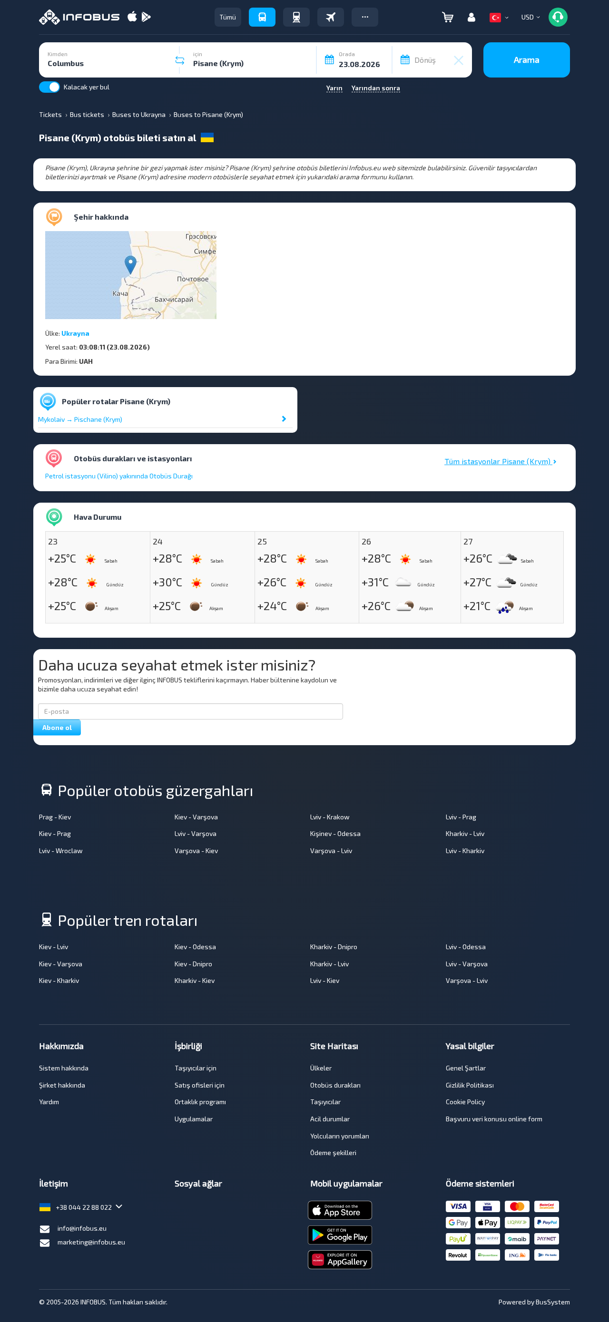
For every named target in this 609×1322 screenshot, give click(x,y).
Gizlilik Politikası (470, 1085)
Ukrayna (75, 333)
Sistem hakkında (63, 1068)
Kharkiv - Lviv (465, 833)
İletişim (53, 1183)
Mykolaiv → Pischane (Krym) (80, 419)
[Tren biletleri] (296, 17)
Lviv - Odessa (466, 947)
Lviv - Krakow (330, 817)
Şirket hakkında (62, 1085)
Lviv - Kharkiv (465, 850)
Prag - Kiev (55, 817)
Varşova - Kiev (196, 850)
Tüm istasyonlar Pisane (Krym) (498, 461)
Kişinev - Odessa (335, 833)
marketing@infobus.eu (91, 1242)
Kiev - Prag (55, 833)
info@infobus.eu (82, 1228)
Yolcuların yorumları (339, 1136)
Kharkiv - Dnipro (333, 947)
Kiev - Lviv (53, 947)
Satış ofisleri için (200, 1085)
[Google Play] (146, 17)
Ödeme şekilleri (333, 1152)
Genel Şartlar (466, 1068)
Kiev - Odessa (195, 947)
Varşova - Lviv (331, 850)
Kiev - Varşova (196, 817)
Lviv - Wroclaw (61, 850)
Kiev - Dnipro (193, 964)
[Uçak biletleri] (330, 17)
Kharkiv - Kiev (195, 980)
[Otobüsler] (262, 17)
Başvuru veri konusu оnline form (494, 1119)
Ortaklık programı (200, 1102)
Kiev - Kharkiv (59, 980)
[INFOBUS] (79, 17)
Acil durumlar (330, 1119)
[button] (365, 17)
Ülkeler (321, 1068)
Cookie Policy (465, 1102)
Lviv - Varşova (195, 833)
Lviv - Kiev (324, 980)
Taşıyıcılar (325, 1102)
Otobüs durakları (335, 1085)
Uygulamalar (194, 1119)
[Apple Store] (132, 17)
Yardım (49, 1102)
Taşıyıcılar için (195, 1068)
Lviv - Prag (461, 817)
